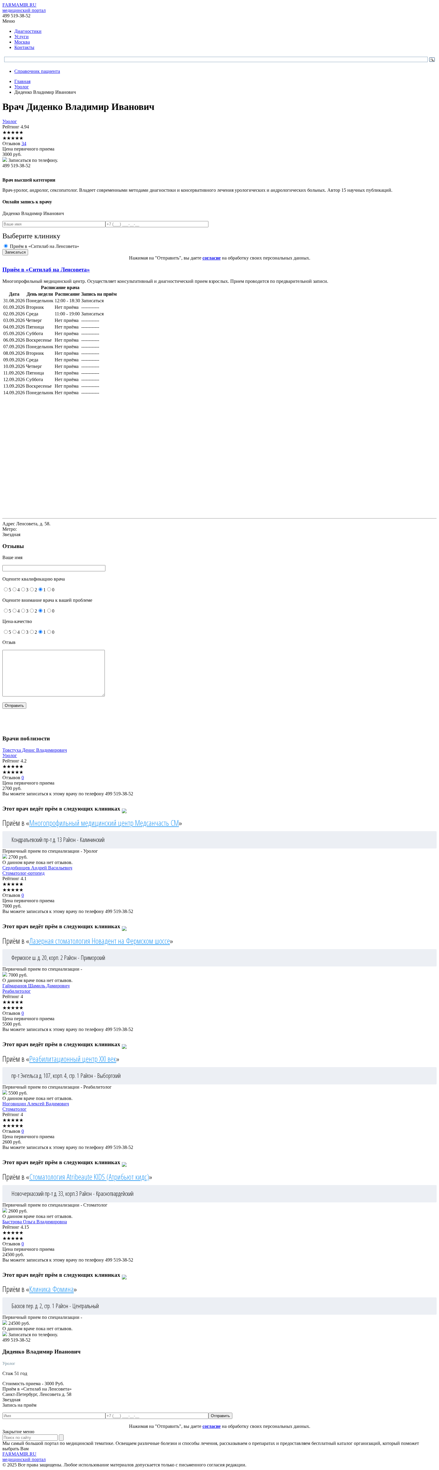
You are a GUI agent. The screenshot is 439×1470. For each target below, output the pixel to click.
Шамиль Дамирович (36, 985)
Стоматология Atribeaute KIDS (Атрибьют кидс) (89, 1176)
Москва (22, 42)
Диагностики (28, 31)
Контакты (24, 47)
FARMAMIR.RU (24, 7)
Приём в (46, 269)
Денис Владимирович (34, 750)
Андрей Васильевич (37, 867)
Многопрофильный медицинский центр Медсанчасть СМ (104, 822)
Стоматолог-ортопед (23, 873)
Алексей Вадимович (35, 1103)
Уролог (9, 121)
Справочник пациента (37, 71)
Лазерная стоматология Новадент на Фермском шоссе (99, 940)
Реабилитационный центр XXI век (72, 1058)
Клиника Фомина (51, 1289)
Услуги (21, 36)
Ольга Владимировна (34, 1221)
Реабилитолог (16, 991)
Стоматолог (14, 1109)
